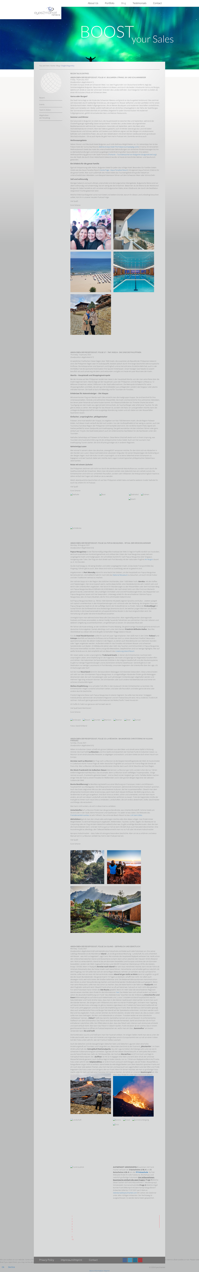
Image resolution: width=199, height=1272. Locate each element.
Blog (123, 3)
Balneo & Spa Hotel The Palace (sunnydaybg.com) (118, 147)
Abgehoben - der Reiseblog (44, 116)
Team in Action (45, 110)
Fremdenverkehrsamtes (79, 815)
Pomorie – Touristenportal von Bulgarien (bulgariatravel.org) (132, 154)
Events (41, 104)
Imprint (107, 1270)
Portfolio (109, 3)
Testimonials (139, 3)
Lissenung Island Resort (124, 651)
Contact (157, 3)
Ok (3, 1267)
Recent (42, 97)
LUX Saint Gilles (136, 815)
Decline (11, 1267)
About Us (93, 3)
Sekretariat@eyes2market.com (125, 1193)
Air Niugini (149, 559)
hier (117, 992)
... (72, 1234)
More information (96, 1270)
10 (73, 1239)
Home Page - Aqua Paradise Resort (114, 170)
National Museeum (120, 575)
